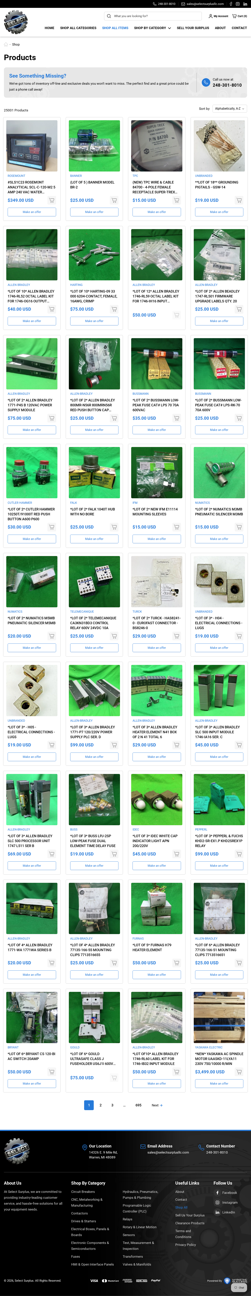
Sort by (204, 109)
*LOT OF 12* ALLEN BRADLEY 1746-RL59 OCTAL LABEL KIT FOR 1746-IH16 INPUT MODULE (156, 296)
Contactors (79, 1213)
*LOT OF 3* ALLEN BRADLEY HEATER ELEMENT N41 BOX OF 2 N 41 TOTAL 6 (155, 732)
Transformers (133, 1256)
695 (138, 1105)
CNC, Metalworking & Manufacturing (87, 1202)
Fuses (75, 1256)
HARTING (76, 285)
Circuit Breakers (83, 1192)
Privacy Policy (185, 1245)
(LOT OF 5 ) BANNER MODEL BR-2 (92, 184)
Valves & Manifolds (137, 1264)
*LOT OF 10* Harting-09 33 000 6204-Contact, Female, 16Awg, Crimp (93, 296)
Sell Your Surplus (193, 28)
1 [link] (89, 1105)
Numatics (202, 503)
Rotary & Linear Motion (139, 1227)
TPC (135, 176)
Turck (137, 611)
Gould (75, 1047)
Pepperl (201, 829)
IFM (135, 503)
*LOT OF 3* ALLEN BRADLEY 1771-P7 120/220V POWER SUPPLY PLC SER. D (92, 732)
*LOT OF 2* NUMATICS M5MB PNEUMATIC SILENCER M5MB (31, 620)
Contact (239, 28)
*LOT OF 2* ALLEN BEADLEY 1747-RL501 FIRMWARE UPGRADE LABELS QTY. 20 (217, 296)
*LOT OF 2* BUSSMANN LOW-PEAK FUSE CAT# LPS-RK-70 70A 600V (218, 405)
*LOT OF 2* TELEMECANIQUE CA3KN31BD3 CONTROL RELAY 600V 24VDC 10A (93, 623)
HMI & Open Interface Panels (92, 1264)
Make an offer (32, 212)
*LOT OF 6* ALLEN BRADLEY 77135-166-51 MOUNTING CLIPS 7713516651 (217, 950)
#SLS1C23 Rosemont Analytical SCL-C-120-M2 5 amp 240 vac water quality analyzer (31, 187)
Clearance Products (190, 1223)
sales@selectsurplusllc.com (168, 1152)
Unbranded (204, 176)
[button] (239, 16)
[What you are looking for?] (109, 16)
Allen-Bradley (206, 285)
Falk (73, 503)
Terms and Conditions (183, 1234)
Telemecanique (82, 611)
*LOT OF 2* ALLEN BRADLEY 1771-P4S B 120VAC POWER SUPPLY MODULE (30, 405)
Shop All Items (115, 28)
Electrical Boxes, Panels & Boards (90, 1232)
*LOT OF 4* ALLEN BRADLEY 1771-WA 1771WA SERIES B (30, 947)
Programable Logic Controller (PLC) (137, 1208)
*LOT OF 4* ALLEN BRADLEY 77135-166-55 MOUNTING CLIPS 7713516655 (92, 950)
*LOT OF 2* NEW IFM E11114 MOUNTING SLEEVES (155, 511)
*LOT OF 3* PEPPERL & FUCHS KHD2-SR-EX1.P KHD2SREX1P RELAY (219, 841)
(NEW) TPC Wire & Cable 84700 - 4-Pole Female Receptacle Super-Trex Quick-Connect (154, 187)
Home (49, 28)
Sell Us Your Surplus (190, 1215)
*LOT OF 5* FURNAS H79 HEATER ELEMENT (152, 947)
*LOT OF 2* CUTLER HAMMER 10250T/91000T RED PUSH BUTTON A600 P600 (31, 514)
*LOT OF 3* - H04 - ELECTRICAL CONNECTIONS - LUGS (218, 623)
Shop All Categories (78, 28)
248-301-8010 (227, 85)
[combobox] (153, 16)
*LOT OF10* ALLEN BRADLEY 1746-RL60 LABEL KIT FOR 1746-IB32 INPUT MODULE (155, 1059)
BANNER (76, 176)
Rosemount (16, 176)
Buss (73, 829)
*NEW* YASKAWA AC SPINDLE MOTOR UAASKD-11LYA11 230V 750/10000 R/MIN (219, 1059)
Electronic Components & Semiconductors (90, 1246)
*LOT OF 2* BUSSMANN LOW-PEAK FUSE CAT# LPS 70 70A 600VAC (156, 405)
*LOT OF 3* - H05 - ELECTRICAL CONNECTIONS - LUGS (31, 732)
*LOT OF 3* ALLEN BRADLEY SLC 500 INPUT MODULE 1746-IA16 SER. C (217, 732)
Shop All (181, 1207)
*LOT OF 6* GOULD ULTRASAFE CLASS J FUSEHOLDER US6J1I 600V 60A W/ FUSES (91, 1059)
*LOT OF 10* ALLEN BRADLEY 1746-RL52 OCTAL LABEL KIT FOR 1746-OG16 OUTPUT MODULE (31, 296)
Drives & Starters (83, 1221)
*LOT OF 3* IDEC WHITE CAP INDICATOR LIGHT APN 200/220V (155, 841)
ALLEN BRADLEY (19, 285)
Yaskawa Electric (209, 1047)
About (220, 28)
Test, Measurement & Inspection (138, 1246)
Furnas (138, 938)
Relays (127, 1219)
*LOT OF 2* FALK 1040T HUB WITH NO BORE (92, 511)
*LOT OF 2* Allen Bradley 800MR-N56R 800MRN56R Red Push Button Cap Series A (92, 405)
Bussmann (141, 394)
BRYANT (13, 1047)
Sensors (129, 1235)
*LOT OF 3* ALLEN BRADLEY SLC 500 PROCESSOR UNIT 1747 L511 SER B (30, 841)
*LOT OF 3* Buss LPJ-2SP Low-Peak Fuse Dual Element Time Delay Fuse (92, 841)
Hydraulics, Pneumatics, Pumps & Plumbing (140, 1195)
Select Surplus (24, 1280)
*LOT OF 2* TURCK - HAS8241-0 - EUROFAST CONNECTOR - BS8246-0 (157, 623)
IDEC (136, 829)
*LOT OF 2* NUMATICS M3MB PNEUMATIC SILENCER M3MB (219, 511)
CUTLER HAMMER (20, 503)
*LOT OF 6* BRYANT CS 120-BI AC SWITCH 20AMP (31, 1056)
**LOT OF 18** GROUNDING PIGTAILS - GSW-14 (216, 184)
